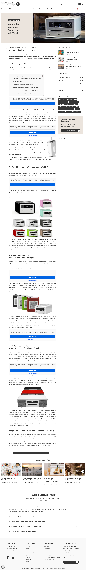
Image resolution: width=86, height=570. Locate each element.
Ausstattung (21, 453)
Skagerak (77, 109)
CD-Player (28, 453)
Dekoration (69, 99)
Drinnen (11, 9)
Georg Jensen (74, 104)
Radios (41, 453)
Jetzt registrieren (70, 130)
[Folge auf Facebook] (79, 4)
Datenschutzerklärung (49, 555)
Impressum (47, 553)
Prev (82, 471)
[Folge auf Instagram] (83, 4)
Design (75, 99)
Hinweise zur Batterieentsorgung (52, 557)
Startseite (4, 9)
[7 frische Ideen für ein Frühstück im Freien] (61, 59)
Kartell (77, 106)
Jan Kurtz (71, 106)
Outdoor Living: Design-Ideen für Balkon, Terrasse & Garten (73, 65)
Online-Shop (81, 9)
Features (41, 9)
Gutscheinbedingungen (71, 555)
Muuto (66, 109)
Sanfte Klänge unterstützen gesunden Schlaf (23, 84)
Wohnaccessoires (76, 111)
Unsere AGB (47, 551)
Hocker (61, 106)
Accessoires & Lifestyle (30, 9)
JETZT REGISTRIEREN (69, 562)
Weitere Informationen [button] (32, 107)
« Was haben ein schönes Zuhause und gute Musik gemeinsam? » (27, 78)
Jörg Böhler (11, 37)
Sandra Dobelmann (7, 482)
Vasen (68, 111)
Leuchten (61, 109)
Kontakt (27, 561)
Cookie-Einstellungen (49, 559)
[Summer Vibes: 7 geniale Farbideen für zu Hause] (61, 52)
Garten (67, 104)
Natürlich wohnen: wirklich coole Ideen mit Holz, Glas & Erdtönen (51, 480)
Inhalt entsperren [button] (32, 104)
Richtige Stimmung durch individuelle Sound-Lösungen (25, 87)
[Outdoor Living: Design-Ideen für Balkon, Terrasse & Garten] (61, 66)
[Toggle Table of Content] (40, 76)
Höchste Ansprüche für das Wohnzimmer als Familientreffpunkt (27, 90)
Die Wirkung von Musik (18, 81)
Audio (15, 453)
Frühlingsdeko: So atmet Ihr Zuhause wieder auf (73, 479)
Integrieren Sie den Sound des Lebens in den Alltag (24, 94)
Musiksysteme (35, 453)
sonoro (10, 437)
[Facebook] (5, 48)
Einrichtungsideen (63, 101)
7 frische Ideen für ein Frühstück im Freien (71, 58)
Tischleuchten (62, 111)
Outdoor (72, 109)
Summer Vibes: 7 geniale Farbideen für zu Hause (72, 51)
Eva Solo (71, 101)
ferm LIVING (61, 104)
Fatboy (76, 101)
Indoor (65, 106)
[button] (3, 567)
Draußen (18, 9)
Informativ (49, 9)
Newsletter (47, 548)
